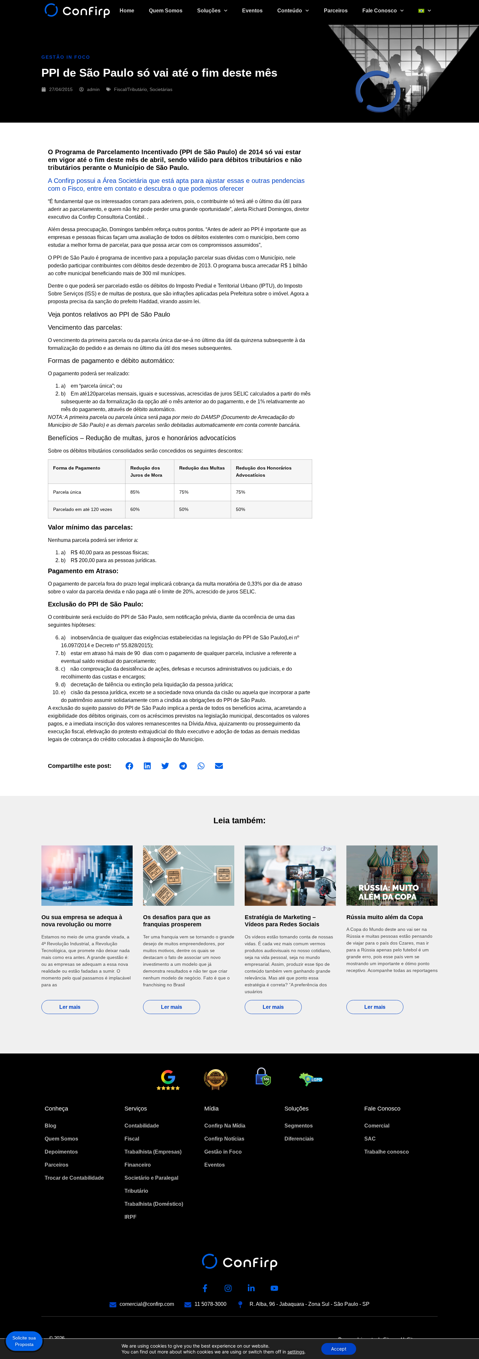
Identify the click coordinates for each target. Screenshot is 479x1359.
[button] (129, 765)
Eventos (252, 10)
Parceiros (336, 10)
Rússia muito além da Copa (384, 917)
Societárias (161, 89)
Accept (338, 1349)
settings (295, 1351)
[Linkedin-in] (251, 1288)
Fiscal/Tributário (130, 89)
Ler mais (69, 1007)
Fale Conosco (379, 10)
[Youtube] (274, 1288)
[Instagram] (228, 1288)
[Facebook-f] (205, 1288)
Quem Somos (165, 10)
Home (127, 10)
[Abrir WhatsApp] (462, 1342)
